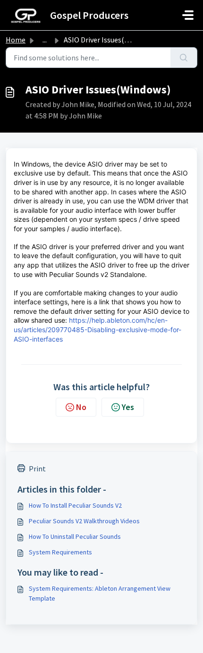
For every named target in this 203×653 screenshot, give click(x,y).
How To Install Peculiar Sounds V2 (75, 505)
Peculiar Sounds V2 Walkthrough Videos (84, 521)
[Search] (183, 57)
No (81, 407)
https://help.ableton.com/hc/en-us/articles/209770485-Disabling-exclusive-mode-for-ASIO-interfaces (97, 329)
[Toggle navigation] (187, 15)
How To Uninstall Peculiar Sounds (75, 536)
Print (37, 468)
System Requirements (60, 552)
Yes (128, 407)
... (44, 39)
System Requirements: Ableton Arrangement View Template (99, 593)
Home (15, 39)
